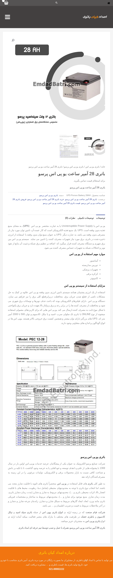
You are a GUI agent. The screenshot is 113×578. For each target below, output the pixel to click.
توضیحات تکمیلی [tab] (86, 218)
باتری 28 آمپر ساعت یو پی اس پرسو (81, 199)
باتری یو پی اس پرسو (74, 167)
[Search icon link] (56, 2)
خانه (103, 167)
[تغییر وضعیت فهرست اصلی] (7, 17)
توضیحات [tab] (100, 218)
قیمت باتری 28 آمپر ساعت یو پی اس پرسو (61, 203)
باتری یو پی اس (92, 167)
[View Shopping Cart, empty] (6, 3)
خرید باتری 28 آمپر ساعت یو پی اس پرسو (46, 199)
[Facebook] (108, 3)
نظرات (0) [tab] (70, 218)
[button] (13, 40)
